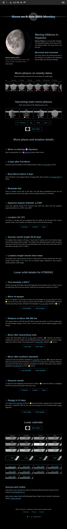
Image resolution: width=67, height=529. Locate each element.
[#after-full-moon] (6, 161)
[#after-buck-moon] (6, 174)
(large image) (9, 63)
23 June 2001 (50, 299)
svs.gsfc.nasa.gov (15, 498)
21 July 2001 (44, 303)
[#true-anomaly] (6, 282)
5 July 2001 (46, 164)
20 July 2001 (18, 403)
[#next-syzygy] (6, 400)
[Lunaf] (14, 2)
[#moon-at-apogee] (6, 296)
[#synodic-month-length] (6, 237)
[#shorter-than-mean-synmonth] (6, 255)
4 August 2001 (55, 177)
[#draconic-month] (6, 380)
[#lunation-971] (6, 217)
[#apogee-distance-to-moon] (6, 318)
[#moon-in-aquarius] (6, 149)
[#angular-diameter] (6, 203)
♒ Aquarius (26, 152)
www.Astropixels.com (18, 492)
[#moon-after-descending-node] (6, 335)
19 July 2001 (39, 342)
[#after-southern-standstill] (6, 356)
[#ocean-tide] (6, 188)
